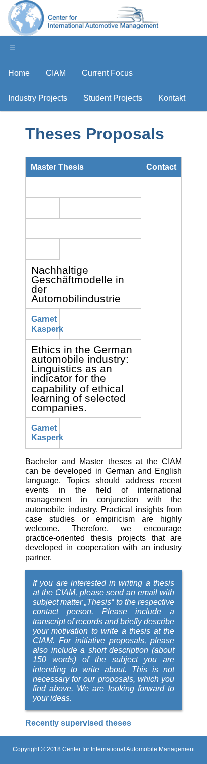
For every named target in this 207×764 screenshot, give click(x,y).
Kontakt (171, 98)
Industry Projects (37, 98)
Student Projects (112, 98)
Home (19, 73)
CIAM (56, 73)
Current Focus (107, 73)
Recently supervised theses (78, 723)
